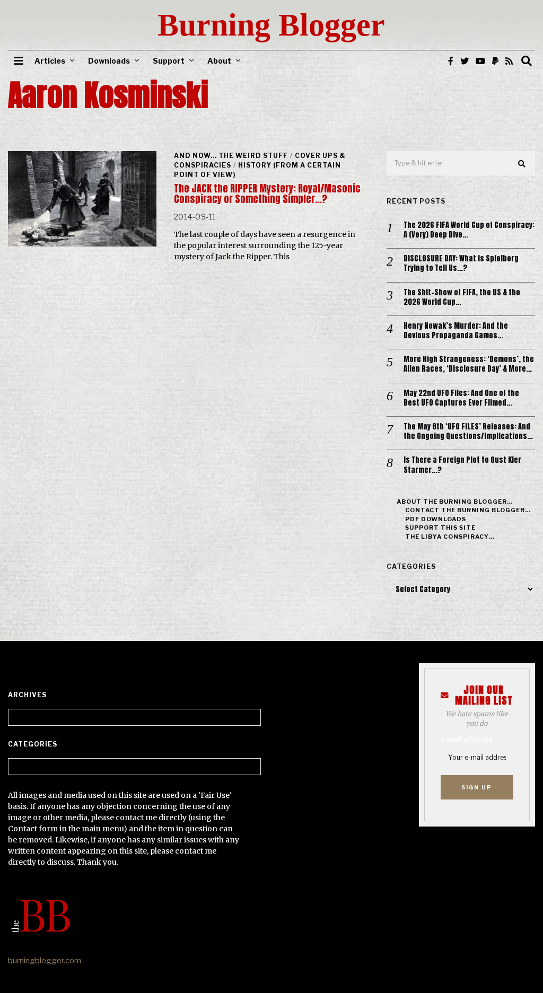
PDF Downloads (435, 519)
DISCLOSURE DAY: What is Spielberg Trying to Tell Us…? (461, 263)
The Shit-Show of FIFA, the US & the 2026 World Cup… (462, 297)
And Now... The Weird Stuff (231, 156)
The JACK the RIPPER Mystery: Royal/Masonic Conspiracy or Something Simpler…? (267, 193)
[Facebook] (450, 61)
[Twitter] (464, 61)
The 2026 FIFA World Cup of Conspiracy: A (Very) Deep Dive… (469, 230)
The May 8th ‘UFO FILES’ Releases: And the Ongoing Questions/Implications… (468, 431)
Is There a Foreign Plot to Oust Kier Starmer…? (462, 464)
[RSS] (509, 61)
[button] (522, 164)
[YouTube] (480, 61)
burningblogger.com (44, 960)
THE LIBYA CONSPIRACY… (450, 536)
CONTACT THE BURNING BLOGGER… (468, 510)
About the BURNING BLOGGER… (455, 501)
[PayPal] (495, 61)
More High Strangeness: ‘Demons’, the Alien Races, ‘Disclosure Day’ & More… (469, 364)
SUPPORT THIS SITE (440, 527)
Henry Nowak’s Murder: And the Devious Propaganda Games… (456, 330)
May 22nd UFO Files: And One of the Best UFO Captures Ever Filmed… (461, 398)
